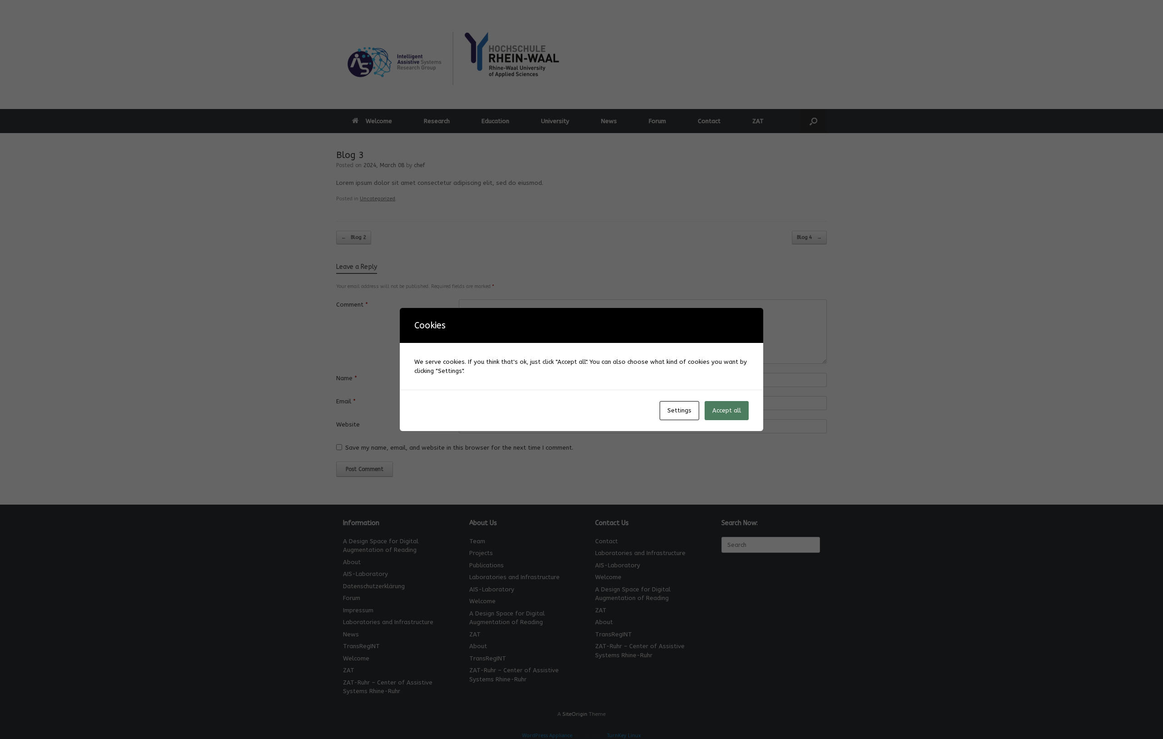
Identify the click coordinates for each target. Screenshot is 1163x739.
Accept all (726, 410)
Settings (679, 410)
